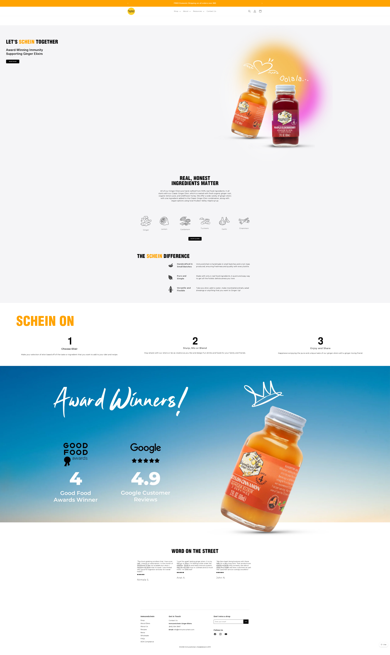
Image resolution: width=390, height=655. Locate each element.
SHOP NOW (13, 61)
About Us (144, 626)
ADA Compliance (147, 642)
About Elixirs (145, 623)
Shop (143, 620)
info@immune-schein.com (184, 630)
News (143, 632)
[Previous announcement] (128, 3)
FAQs (143, 639)
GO (246, 621)
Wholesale (145, 636)
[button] (177, 11)
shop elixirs (195, 238)
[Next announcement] (262, 3)
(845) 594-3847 (174, 627)
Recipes (144, 629)
